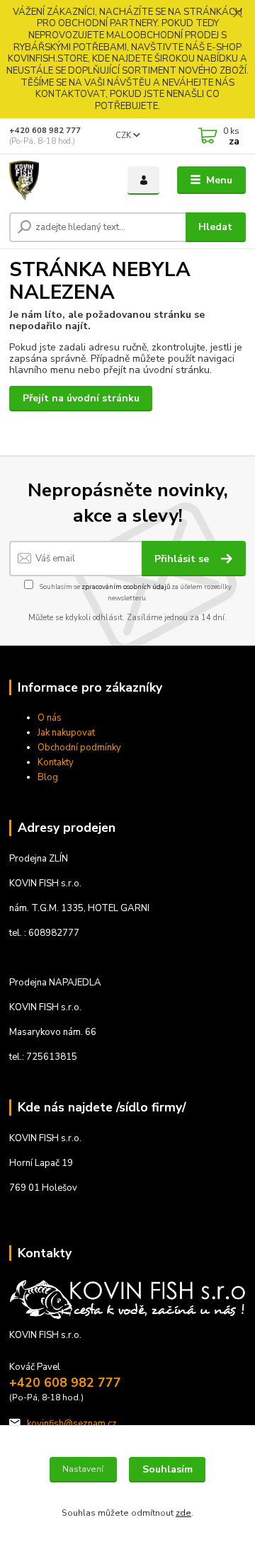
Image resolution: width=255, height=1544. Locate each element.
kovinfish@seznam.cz (72, 1423)
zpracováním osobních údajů (125, 586)
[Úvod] (58, 180)
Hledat (215, 227)
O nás (50, 717)
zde (183, 1513)
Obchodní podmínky (79, 747)
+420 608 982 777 (45, 130)
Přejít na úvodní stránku (81, 398)
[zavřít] (237, 14)
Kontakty (56, 762)
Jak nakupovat (66, 732)
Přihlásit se (183, 559)
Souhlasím (167, 1469)
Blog (48, 777)
